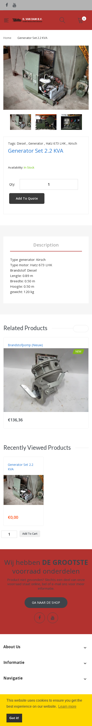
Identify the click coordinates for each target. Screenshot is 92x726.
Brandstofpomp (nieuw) (25, 345)
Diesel (21, 143)
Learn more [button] (67, 706)
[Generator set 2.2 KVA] (20, 122)
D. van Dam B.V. (18, 473)
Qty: (12, 184)
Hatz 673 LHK (56, 143)
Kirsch (72, 143)
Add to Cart (30, 534)
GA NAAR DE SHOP (46, 602)
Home (7, 38)
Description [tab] (46, 245)
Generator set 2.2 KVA (20, 466)
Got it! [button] (14, 718)
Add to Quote (27, 198)
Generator (35, 143)
